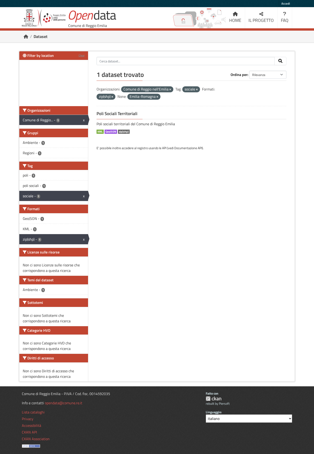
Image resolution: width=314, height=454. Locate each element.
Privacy (27, 419)
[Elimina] (170, 89)
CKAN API (29, 432)
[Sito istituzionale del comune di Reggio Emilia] (44, 17)
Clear (82, 55)
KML (100, 132)
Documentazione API (188, 148)
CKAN (213, 398)
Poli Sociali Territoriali (117, 113)
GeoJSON (111, 132)
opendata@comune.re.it (63, 403)
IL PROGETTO (261, 20)
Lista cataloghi (33, 412)
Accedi (285, 3)
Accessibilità (31, 425)
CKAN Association (36, 439)
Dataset (41, 36)
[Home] (26, 36)
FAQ (284, 20)
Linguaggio (213, 412)
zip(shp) (124, 132)
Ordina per (239, 74)
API (164, 148)
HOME (235, 20)
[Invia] (280, 61)
